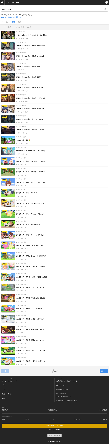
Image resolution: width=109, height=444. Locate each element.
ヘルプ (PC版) (102, 410)
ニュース (51, 419)
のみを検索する (11, 17)
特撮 (3, 398)
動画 (13, 22)
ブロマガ (5, 385)
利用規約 (5, 410)
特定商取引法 (52, 410)
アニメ (4, 389)
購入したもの (60, 385)
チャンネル (5, 22)
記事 (19, 22)
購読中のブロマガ (62, 389)
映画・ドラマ (6, 394)
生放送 (27, 419)
